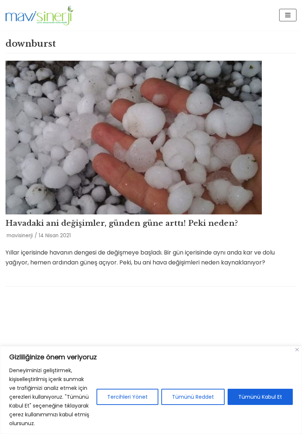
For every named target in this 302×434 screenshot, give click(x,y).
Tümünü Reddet (193, 397)
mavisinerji (20, 235)
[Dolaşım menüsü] (287, 15)
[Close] (297, 349)
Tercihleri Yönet (127, 397)
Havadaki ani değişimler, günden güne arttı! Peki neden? (122, 223)
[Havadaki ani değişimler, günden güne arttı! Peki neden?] (151, 137)
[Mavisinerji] (40, 15)
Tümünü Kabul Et (260, 397)
